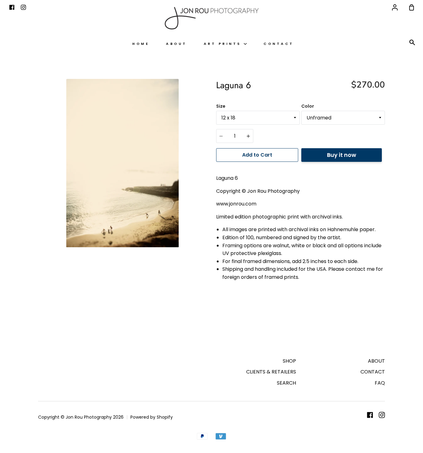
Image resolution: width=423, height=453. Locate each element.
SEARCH (286, 382)
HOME (140, 43)
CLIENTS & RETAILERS (271, 371)
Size (220, 106)
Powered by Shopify (151, 417)
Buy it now (341, 155)
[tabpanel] (122, 163)
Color (307, 106)
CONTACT (279, 43)
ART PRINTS (224, 43)
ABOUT (176, 43)
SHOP (289, 361)
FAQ (380, 382)
